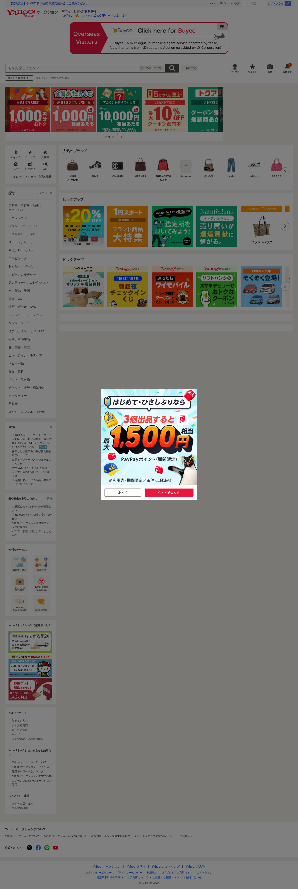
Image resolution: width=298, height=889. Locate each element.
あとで (122, 492)
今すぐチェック (169, 492)
